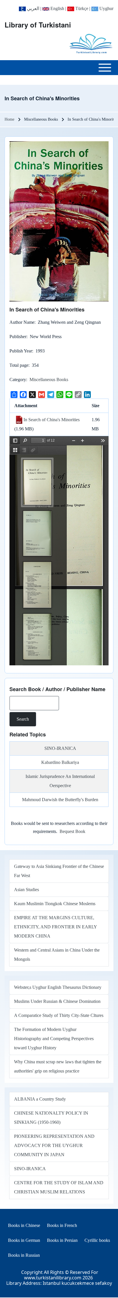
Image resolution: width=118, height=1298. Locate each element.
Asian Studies (26, 889)
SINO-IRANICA (60, 748)
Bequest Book (72, 831)
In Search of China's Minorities (51, 419)
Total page (18, 365)
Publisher (17, 336)
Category (17, 379)
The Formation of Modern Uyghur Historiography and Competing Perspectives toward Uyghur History (54, 1038)
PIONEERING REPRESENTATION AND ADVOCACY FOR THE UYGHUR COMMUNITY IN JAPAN (54, 1145)
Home (9, 119)
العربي (32, 8)
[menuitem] (24, 1225)
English (56, 8)
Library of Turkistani (38, 25)
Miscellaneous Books (49, 379)
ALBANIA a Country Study (40, 1099)
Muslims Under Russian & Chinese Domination (57, 1001)
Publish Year (20, 350)
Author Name (21, 322)
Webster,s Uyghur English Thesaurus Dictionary (57, 987)
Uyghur (105, 8)
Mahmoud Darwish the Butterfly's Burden (60, 799)
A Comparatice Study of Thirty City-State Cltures (58, 1015)
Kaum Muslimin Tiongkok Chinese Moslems (54, 903)
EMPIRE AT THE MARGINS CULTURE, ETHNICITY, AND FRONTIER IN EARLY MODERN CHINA (55, 926)
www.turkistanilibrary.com (52, 1278)
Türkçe (81, 8)
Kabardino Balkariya (60, 762)
